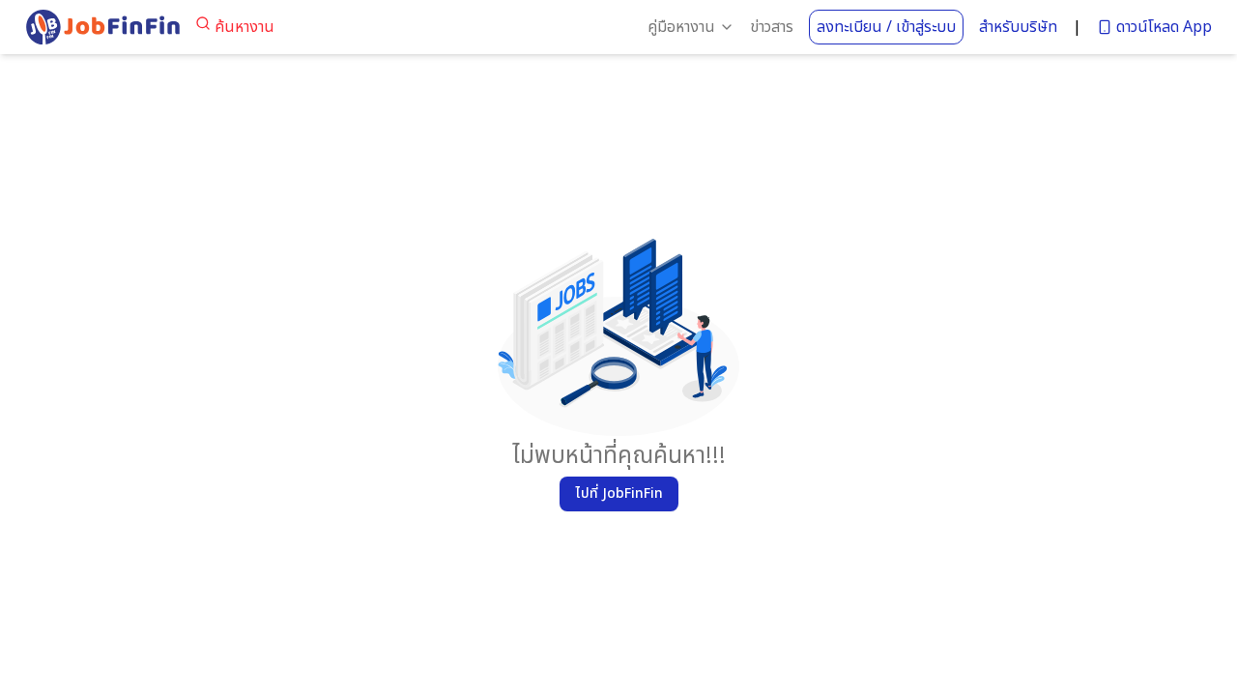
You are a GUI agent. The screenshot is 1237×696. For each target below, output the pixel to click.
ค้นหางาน (244, 27)
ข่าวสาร (771, 27)
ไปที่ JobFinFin (619, 493)
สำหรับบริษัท (1018, 27)
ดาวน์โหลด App (1164, 27)
